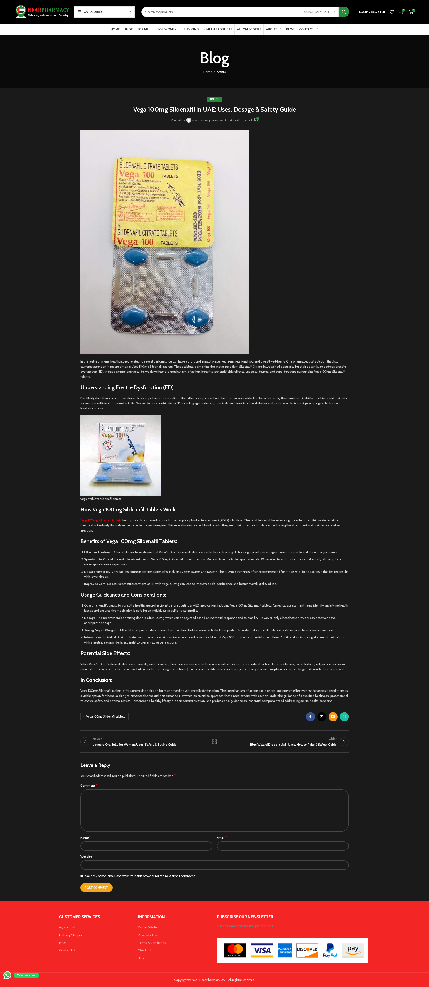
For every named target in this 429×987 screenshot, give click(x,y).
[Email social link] (333, 716)
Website (86, 857)
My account (67, 927)
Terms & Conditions (152, 943)
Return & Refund (149, 927)
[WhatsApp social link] (344, 716)
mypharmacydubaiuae (207, 120)
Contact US (67, 950)
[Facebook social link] (310, 716)
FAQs (62, 943)
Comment (88, 785)
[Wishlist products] (391, 11)
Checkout (144, 950)
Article (221, 72)
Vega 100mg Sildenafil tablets (101, 520)
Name (85, 837)
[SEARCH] (344, 12)
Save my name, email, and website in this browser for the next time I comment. (140, 876)
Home (207, 72)
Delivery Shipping (71, 935)
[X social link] (321, 716)
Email (222, 837)
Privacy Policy (147, 935)
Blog (141, 958)
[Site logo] (41, 11)
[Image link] (292, 951)
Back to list (214, 741)
